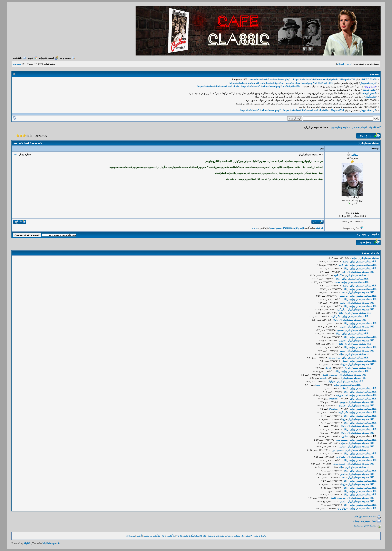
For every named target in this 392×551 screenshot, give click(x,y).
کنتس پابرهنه (369, 89)
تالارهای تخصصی (359, 127)
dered (328, 368)
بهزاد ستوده (334, 357)
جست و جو (65, 58)
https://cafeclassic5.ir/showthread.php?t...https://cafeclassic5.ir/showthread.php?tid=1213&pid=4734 (302, 79)
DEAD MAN (369, 79)
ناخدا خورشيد (342, 395)
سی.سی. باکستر (329, 375)
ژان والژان (298, 227)
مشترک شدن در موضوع (365, 525)
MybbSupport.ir (51, 543)
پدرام (343, 443)
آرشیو (139, 535)
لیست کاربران (46, 58)
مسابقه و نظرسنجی (340, 127)
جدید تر (362, 234)
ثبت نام (340, 64)
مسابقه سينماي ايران (368, 258)
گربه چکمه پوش (368, 83)
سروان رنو (343, 508)
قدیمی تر (372, 234)
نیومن (342, 350)
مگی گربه (343, 265)
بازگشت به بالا (168, 535)
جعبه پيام (17, 64)
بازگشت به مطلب (151, 535)
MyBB (27, 543)
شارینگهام (370, 96)
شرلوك (320, 227)
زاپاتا (354, 258)
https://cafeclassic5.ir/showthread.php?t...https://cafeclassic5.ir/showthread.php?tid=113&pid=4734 (281, 83)
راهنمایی (17, 58)
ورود (349, 64)
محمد (345, 261)
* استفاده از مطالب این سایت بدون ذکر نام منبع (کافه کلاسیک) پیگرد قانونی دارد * (214, 535)
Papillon (287, 227)
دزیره (254, 227)
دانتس (342, 474)
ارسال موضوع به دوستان (364, 521)
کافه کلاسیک (375, 127)
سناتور (354, 154)
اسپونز (342, 326)
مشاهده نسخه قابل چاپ (365, 516)
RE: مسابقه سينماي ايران (363, 261)
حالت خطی (18, 143)
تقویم (30, 58)
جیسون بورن (275, 227)
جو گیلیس (343, 296)
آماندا (345, 388)
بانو (343, 272)
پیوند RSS (130, 535)
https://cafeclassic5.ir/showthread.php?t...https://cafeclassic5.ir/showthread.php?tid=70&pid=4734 (248, 86)
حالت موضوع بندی (33, 143)
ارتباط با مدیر (260, 535)
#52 (15, 154)
